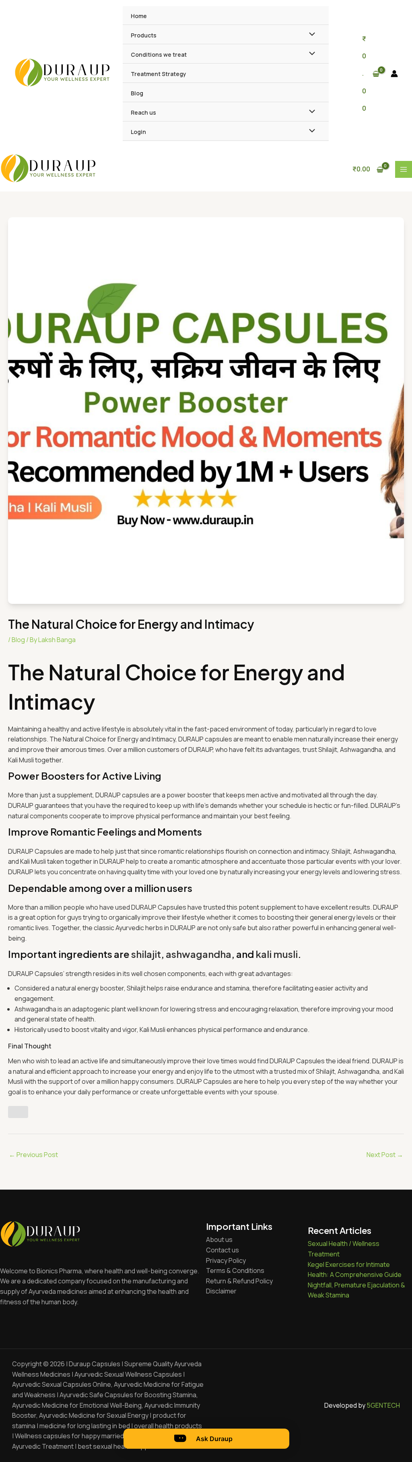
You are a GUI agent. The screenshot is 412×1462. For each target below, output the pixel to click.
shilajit (146, 954)
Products (144, 35)
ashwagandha (198, 954)
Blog (137, 93)
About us (219, 1239)
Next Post (385, 1154)
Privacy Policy (226, 1260)
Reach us (143, 112)
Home (139, 16)
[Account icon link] (394, 73)
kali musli (276, 954)
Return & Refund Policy (239, 1281)
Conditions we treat (159, 54)
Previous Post (33, 1154)
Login (138, 132)
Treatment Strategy (158, 74)
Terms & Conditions (235, 1270)
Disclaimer (221, 1291)
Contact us (222, 1250)
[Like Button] (18, 1112)
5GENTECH (383, 1405)
